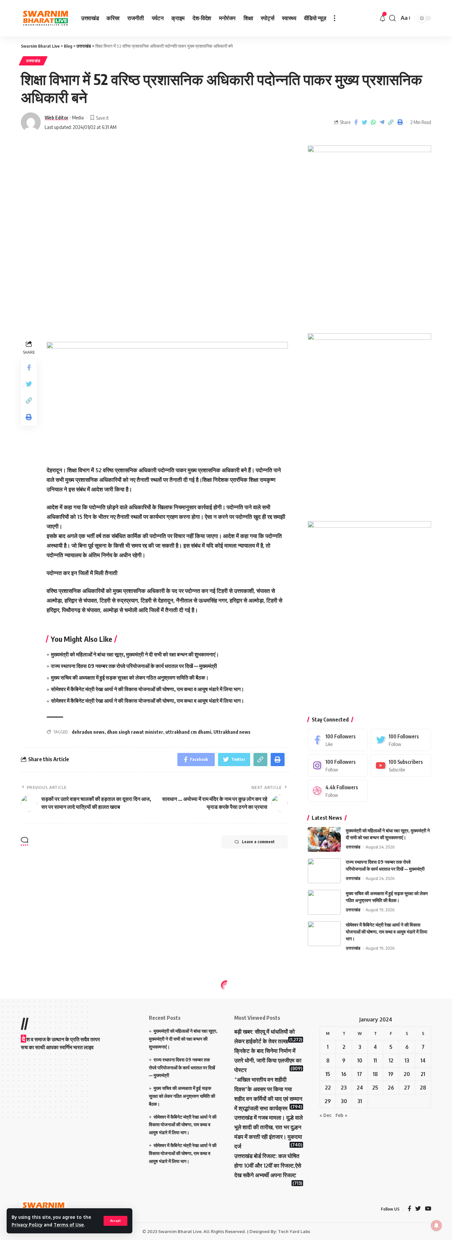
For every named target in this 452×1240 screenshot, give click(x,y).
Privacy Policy (27, 1224)
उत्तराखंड (33, 60)
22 (328, 1087)
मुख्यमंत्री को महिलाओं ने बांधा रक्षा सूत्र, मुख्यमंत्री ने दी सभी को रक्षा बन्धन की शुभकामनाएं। (135, 654)
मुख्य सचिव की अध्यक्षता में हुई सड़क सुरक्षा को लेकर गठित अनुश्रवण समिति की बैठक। (130, 677)
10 (359, 1060)
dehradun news (88, 732)
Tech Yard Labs (294, 1231)
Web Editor (56, 117)
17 (359, 1074)
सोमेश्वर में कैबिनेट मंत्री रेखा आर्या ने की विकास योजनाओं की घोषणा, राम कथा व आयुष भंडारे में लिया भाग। (147, 689)
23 (344, 1087)
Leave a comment (258, 841)
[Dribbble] (338, 791)
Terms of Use (69, 1224)
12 (391, 1060)
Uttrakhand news (231, 732)
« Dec (326, 1115)
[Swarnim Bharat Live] (45, 18)
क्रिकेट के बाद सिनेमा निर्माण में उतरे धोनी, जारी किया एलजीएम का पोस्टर (267, 1060)
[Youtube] (401, 765)
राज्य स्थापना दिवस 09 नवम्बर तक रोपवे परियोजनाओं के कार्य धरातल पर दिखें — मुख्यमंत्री (134, 666)
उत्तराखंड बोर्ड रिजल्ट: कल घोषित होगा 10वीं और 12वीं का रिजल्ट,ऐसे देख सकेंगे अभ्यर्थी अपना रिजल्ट (267, 1165)
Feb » (341, 1115)
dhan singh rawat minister (135, 732)
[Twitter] (401, 740)
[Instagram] (338, 765)
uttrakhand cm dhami (188, 732)
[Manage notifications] (436, 1225)
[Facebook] (338, 740)
